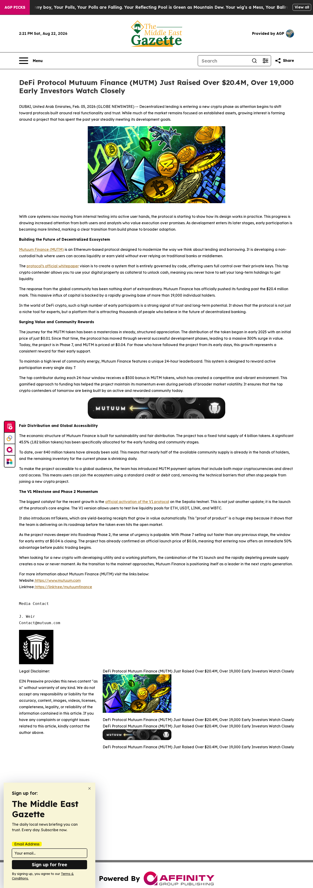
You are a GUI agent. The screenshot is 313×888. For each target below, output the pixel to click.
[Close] (89, 788)
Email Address (26, 844)
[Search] (254, 60)
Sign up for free (49, 864)
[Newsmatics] (9, 461)
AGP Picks (15, 7)
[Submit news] (9, 427)
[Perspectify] (9, 438)
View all (302, 7)
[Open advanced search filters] (265, 60)
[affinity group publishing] (9, 450)
